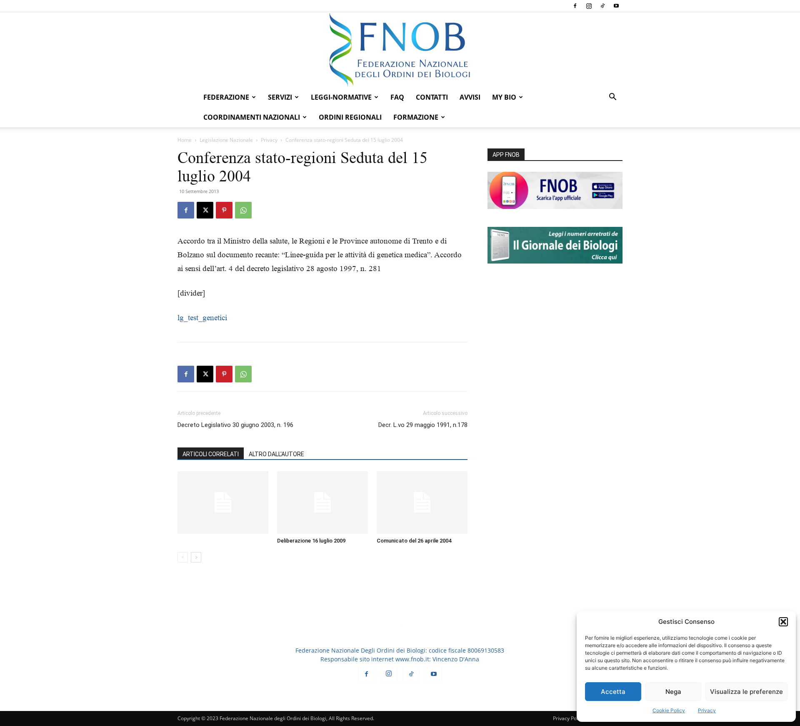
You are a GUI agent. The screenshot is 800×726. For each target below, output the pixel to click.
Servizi (280, 97)
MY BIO (504, 97)
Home (185, 139)
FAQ (397, 97)
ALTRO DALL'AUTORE (276, 454)
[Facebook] (575, 6)
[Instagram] (588, 6)
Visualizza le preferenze (746, 692)
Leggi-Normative (341, 97)
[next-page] (196, 557)
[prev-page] (183, 557)
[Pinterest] (224, 210)
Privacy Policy (568, 718)
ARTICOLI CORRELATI (210, 454)
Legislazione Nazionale (226, 139)
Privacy (707, 710)
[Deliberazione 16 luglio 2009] (322, 502)
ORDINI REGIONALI (350, 117)
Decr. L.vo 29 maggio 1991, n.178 (423, 425)
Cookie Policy (668, 710)
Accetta (613, 692)
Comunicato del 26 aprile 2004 (414, 541)
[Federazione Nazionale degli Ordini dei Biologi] (400, 49)
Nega (673, 692)
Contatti (432, 97)
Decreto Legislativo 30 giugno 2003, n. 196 (235, 425)
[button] (783, 622)
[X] (205, 210)
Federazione (226, 97)
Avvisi (470, 97)
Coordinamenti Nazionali (251, 117)
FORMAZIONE (415, 117)
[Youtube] (616, 6)
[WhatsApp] (243, 210)
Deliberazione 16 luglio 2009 (311, 541)
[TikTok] (602, 6)
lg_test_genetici (202, 317)
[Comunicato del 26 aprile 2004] (422, 502)
